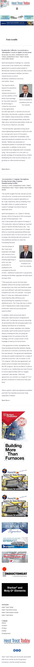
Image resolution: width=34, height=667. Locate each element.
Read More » (6, 169)
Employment (6, 633)
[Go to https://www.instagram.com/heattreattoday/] (19, 650)
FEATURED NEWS (8, 59)
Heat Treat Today (7, 607)
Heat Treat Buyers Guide (10, 612)
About (4, 623)
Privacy (4, 628)
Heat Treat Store (7, 615)
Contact (4, 625)
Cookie (4, 631)
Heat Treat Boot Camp (9, 610)
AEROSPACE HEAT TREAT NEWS (18, 57)
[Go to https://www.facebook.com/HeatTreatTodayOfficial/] (17, 650)
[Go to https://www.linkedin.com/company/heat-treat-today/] (14, 650)
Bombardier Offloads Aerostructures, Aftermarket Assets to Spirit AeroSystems (17, 51)
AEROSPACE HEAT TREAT (22, 185)
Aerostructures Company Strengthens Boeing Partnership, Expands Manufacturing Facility (15, 181)
